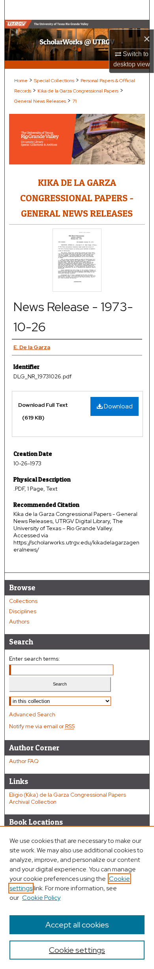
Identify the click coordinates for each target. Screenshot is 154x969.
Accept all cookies (77, 925)
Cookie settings (77, 950)
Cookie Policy (41, 897)
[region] (77, 897)
